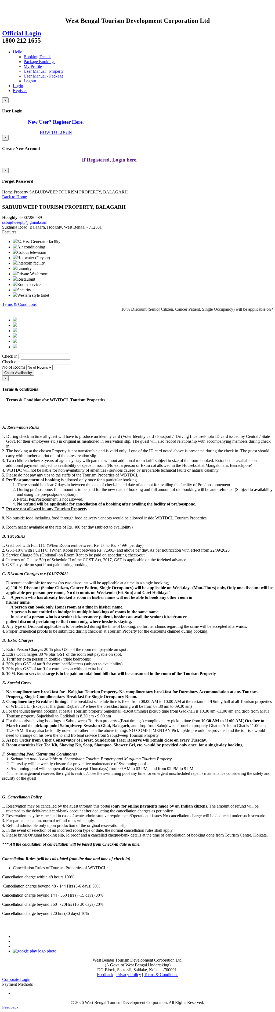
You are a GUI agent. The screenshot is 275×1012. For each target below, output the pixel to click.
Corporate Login (16, 979)
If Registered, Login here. (110, 160)
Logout (30, 81)
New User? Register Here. (56, 122)
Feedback (105, 974)
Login (18, 85)
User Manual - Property (44, 71)
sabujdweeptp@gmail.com (24, 222)
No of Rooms (13, 367)
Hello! (18, 52)
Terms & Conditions (19, 304)
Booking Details (37, 56)
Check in (9, 356)
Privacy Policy (128, 974)
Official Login (21, 33)
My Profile (33, 66)
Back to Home (14, 197)
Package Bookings (39, 61)
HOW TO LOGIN (56, 132)
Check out (11, 362)
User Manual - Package (43, 76)
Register (20, 90)
